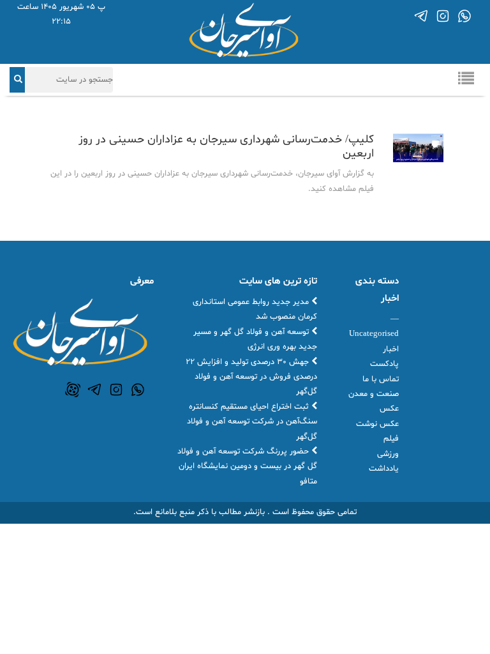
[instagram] (442, 16)
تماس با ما (380, 379)
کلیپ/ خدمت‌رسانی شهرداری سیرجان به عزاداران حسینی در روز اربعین (226, 147)
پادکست (384, 364)
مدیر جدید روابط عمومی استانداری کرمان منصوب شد (255, 309)
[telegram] (421, 16)
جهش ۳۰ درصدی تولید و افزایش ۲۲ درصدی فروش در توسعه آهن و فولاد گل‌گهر (251, 377)
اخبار (391, 349)
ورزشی (388, 454)
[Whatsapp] (464, 16)
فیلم (391, 439)
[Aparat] (72, 389)
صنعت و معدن (373, 394)
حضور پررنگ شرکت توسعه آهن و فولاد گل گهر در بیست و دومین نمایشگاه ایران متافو (247, 466)
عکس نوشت (377, 424)
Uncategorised (374, 334)
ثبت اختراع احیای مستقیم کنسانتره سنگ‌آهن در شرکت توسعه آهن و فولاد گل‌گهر (252, 422)
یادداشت (384, 469)
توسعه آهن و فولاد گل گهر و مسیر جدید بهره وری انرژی (255, 339)
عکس (389, 408)
